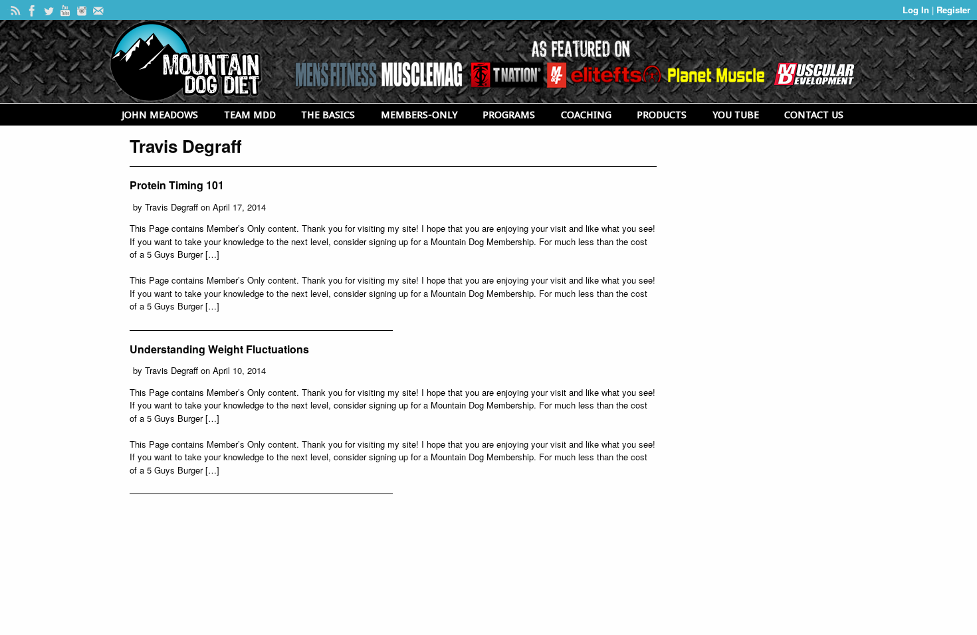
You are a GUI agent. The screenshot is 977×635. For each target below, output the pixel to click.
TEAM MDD (250, 115)
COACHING (586, 115)
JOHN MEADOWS (160, 115)
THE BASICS (328, 115)
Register (953, 9)
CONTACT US (813, 115)
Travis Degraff (171, 207)
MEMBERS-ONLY (419, 115)
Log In (917, 9)
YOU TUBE (735, 115)
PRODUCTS (662, 115)
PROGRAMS (509, 115)
